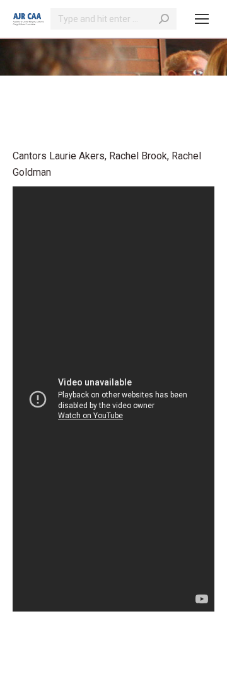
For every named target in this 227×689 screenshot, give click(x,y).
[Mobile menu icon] (201, 18)
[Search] (164, 19)
